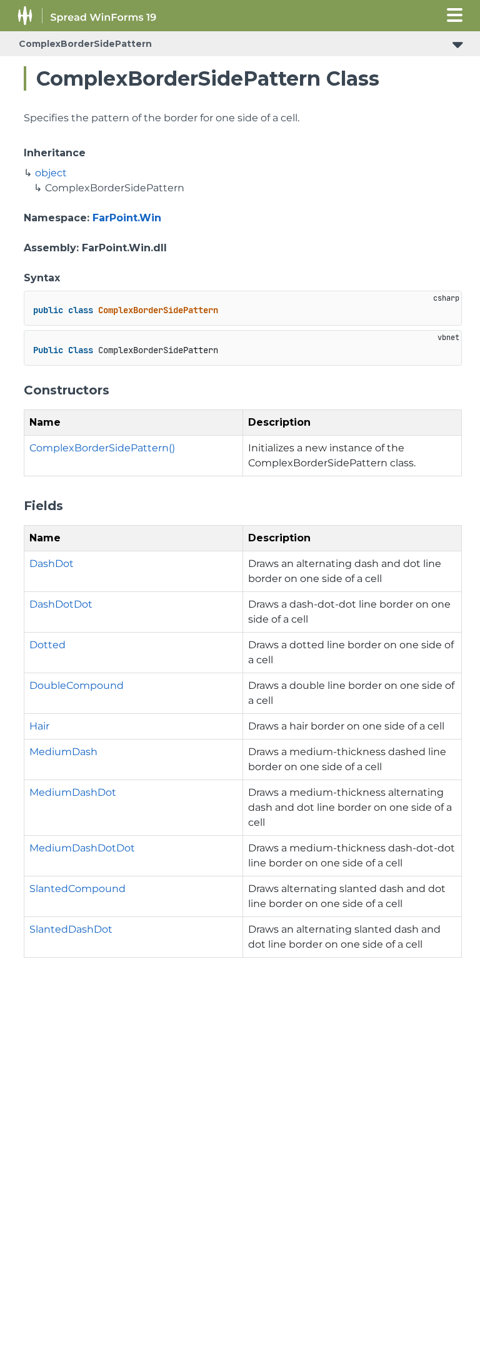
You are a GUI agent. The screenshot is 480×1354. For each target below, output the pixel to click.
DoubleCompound (76, 685)
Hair (39, 726)
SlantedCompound (77, 889)
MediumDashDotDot (82, 848)
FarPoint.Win (126, 218)
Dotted (47, 645)
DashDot (51, 563)
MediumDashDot (72, 792)
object (51, 173)
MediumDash (63, 752)
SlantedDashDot (70, 929)
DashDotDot (60, 604)
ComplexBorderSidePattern (85, 43)
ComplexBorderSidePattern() (102, 448)
